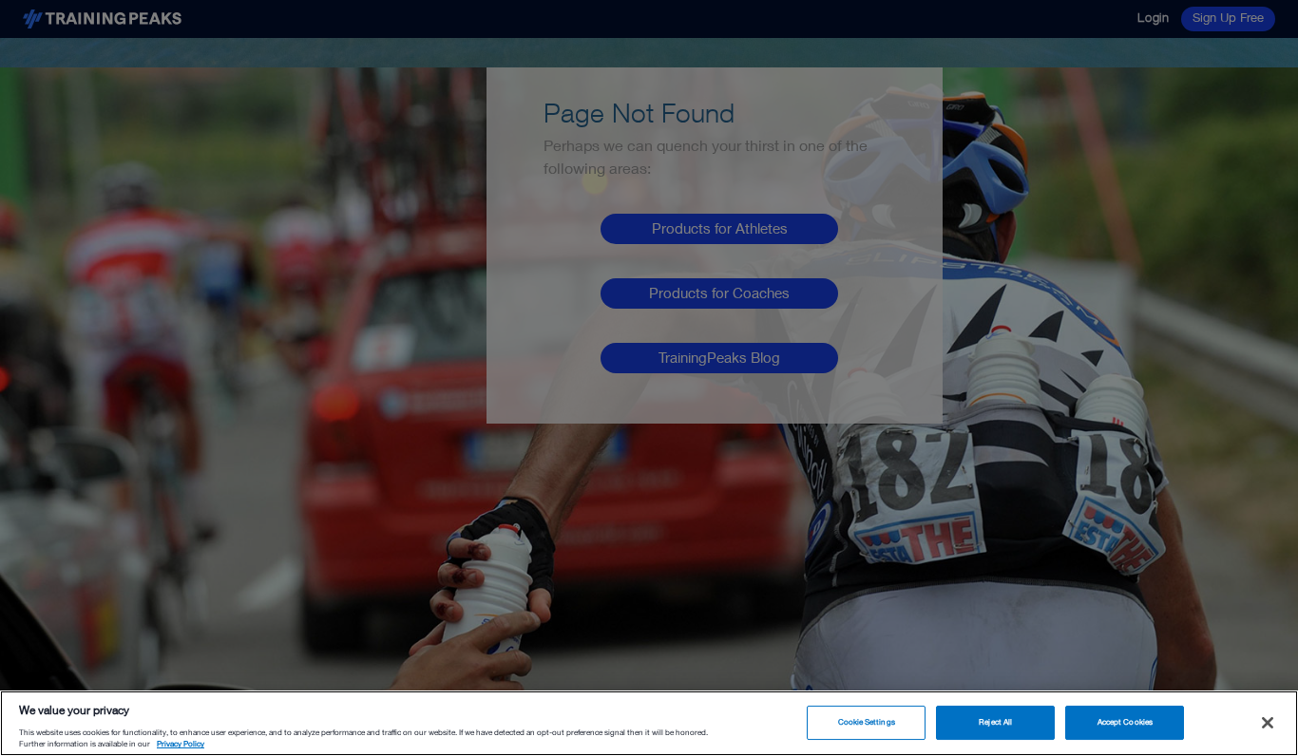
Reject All (995, 722)
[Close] (1267, 723)
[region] (649, 723)
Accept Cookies (1125, 722)
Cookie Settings (866, 722)
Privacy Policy (180, 744)
